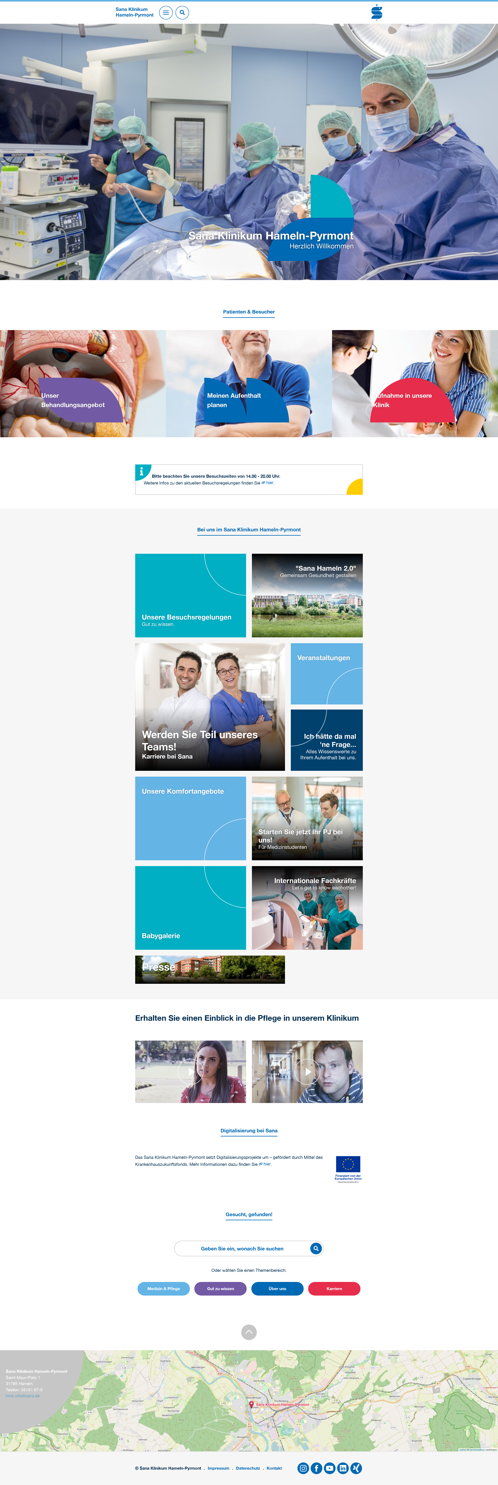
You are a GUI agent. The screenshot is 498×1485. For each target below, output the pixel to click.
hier (269, 482)
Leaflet (462, 1450)
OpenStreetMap (477, 1450)
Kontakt (274, 1468)
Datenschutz (248, 1468)
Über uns (277, 1288)
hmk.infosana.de (22, 1396)
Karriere (334, 1288)
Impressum (218, 1468)
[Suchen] (182, 12)
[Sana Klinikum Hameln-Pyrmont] (251, 1405)
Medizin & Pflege (163, 1288)
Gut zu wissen (220, 1288)
